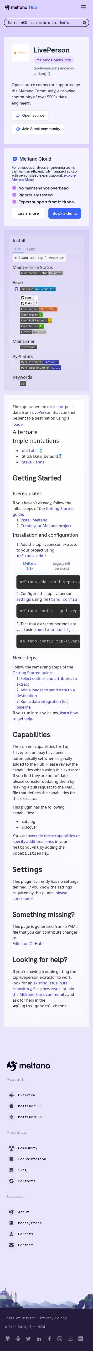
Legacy (30, 249)
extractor (55, 406)
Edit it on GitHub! (28, 943)
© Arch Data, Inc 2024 (25, 1327)
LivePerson (42, 412)
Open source (33, 115)
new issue (52, 988)
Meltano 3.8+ (29, 566)
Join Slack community (41, 128)
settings (23, 599)
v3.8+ (18, 249)
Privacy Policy (53, 1318)
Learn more (28, 213)
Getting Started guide (32, 672)
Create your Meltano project (46, 525)
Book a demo (64, 213)
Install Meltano (34, 520)
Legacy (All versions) (61, 566)
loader (18, 424)
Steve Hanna (33, 462)
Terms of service (20, 1318)
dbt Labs (30, 450)
